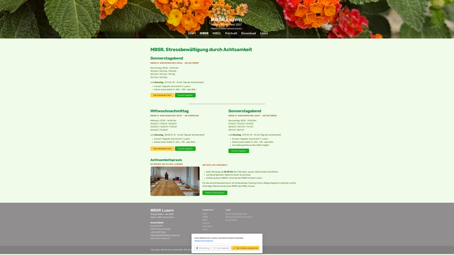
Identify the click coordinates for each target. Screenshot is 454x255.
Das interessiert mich (162, 95)
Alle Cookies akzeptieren (247, 248)
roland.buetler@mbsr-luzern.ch (165, 235)
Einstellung (204, 248)
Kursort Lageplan (185, 95)
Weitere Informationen (214, 193)
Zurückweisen (223, 248)
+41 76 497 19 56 (158, 232)
